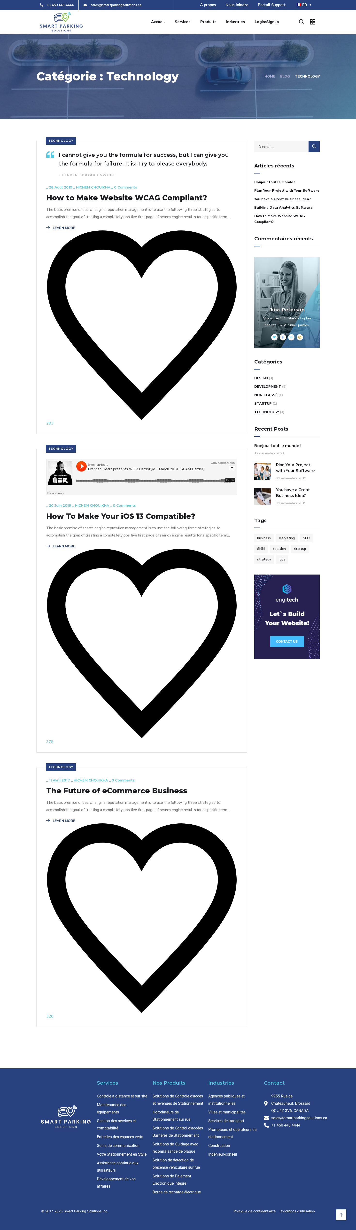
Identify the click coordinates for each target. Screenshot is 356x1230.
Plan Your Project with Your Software (286, 190)
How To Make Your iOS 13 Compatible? (120, 516)
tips (282, 559)
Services (183, 21)
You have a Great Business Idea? (282, 199)
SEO (306, 538)
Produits (208, 21)
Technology (60, 140)
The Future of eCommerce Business (116, 791)
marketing (287, 538)
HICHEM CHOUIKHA (93, 187)
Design (261, 378)
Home (269, 76)
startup (300, 548)
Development (267, 386)
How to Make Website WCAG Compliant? (126, 198)
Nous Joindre (237, 5)
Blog (285, 76)
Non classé (266, 395)
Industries (235, 21)
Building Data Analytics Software (283, 207)
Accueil (158, 21)
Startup (263, 403)
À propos (208, 5)
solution (279, 548)
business (264, 538)
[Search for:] (287, 146)
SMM (261, 548)
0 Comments (125, 187)
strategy (264, 559)
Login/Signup (267, 21)
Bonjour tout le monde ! (274, 182)
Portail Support (272, 5)
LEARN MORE (63, 228)
